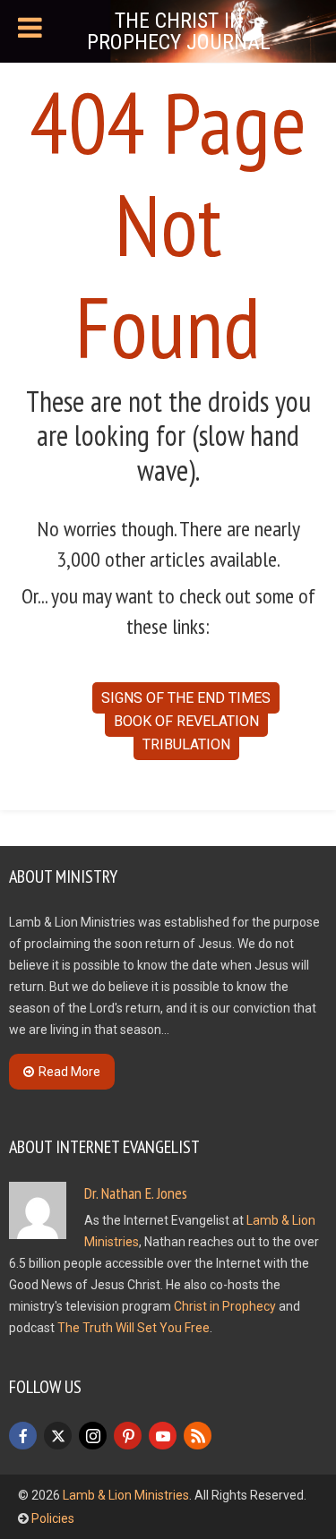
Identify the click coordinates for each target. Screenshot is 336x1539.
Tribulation (186, 744)
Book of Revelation (186, 721)
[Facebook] (23, 1435)
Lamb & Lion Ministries (126, 1495)
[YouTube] (163, 1435)
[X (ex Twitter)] (58, 1435)
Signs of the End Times (186, 697)
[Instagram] (93, 1435)
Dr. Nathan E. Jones (135, 1193)
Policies (52, 1518)
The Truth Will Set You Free (133, 1328)
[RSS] (197, 1435)
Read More (69, 1071)
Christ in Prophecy (225, 1306)
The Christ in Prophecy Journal (179, 31)
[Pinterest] (128, 1435)
